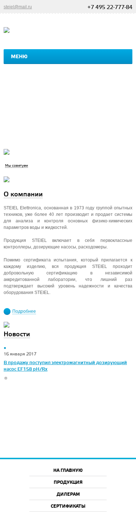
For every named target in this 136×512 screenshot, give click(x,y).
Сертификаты (68, 506)
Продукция (68, 482)
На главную (68, 470)
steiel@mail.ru (18, 6)
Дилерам (68, 494)
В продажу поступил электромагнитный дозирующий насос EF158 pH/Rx (65, 366)
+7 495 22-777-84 (109, 7)
